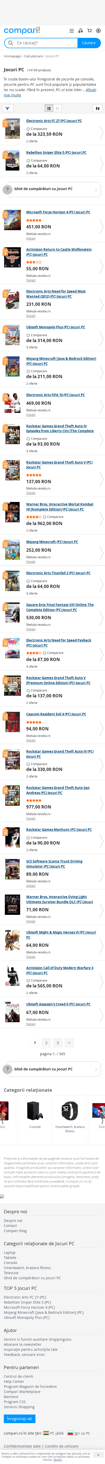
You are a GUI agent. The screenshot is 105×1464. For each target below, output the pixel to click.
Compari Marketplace (22, 1391)
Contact (10, 1225)
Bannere (11, 1396)
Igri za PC (82, 1433)
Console (35, 1127)
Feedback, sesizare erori (24, 1354)
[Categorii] (71, 31)
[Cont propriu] (98, 31)
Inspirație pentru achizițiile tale (31, 1349)
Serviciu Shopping (19, 1406)
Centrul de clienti (18, 1376)
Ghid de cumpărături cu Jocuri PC (43, 188)
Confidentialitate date (22, 1446)
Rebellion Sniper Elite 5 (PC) (27, 1302)
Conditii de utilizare (61, 1446)
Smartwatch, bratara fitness (70, 1129)
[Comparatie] (80, 31)
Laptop (10, 1252)
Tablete (10, 1257)
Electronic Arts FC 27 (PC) (25, 1297)
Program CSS (15, 1401)
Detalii (30, 238)
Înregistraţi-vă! (19, 1418)
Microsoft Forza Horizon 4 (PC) (29, 1307)
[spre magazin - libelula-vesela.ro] (13, 220)
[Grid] (57, 108)
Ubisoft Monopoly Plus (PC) (26, 1317)
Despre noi (13, 1220)
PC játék (57, 1433)
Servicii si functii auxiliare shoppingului (37, 1339)
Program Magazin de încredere (30, 1386)
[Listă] (49, 108)
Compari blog (15, 1230)
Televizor (11, 1272)
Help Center (14, 1381)
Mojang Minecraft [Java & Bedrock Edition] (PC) (44, 1312)
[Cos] (89, 31)
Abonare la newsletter (23, 1344)
